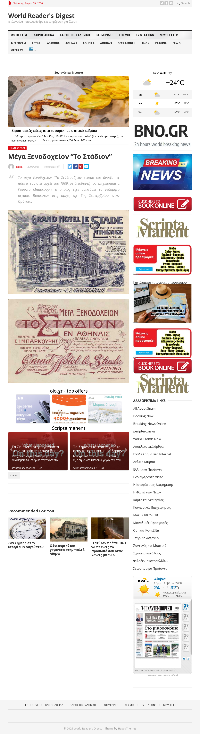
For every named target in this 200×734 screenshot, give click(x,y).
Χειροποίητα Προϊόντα (150, 568)
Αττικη (36, 43)
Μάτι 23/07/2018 (145, 515)
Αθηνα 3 (106, 43)
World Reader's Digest (41, 16)
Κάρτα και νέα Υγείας (148, 500)
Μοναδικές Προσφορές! (150, 523)
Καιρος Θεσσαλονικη (75, 35)
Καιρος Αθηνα (44, 35)
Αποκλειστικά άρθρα (148, 446)
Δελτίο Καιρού (144, 462)
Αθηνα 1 (71, 43)
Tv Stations (145, 35)
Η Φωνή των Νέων (147, 492)
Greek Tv (17, 50)
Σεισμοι (124, 35)
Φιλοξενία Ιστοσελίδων (150, 561)
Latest (15, 475)
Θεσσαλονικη (127, 43)
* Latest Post (17, 148)
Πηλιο (176, 43)
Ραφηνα (161, 43)
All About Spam (144, 408)
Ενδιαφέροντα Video (148, 477)
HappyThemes (127, 728)
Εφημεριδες (104, 35)
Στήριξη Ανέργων (146, 538)
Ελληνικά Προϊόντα (147, 469)
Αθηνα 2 (88, 43)
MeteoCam (18, 43)
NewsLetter (169, 35)
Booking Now (143, 416)
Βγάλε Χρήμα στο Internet (152, 454)
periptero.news (144, 431)
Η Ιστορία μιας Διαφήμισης (153, 484)
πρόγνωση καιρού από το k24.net (162, 675)
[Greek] (32, 50)
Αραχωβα (53, 43)
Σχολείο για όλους (147, 553)
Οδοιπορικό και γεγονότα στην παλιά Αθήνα (67, 549)
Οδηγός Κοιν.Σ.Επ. (146, 530)
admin (19, 166)
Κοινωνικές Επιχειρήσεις (152, 507)
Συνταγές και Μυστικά (149, 545)
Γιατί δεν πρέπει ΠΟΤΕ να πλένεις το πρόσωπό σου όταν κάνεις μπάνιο (109, 549)
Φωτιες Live (19, 35)
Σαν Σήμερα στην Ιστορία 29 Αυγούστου (26, 545)
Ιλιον (145, 43)
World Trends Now (147, 439)
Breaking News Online (149, 424)
